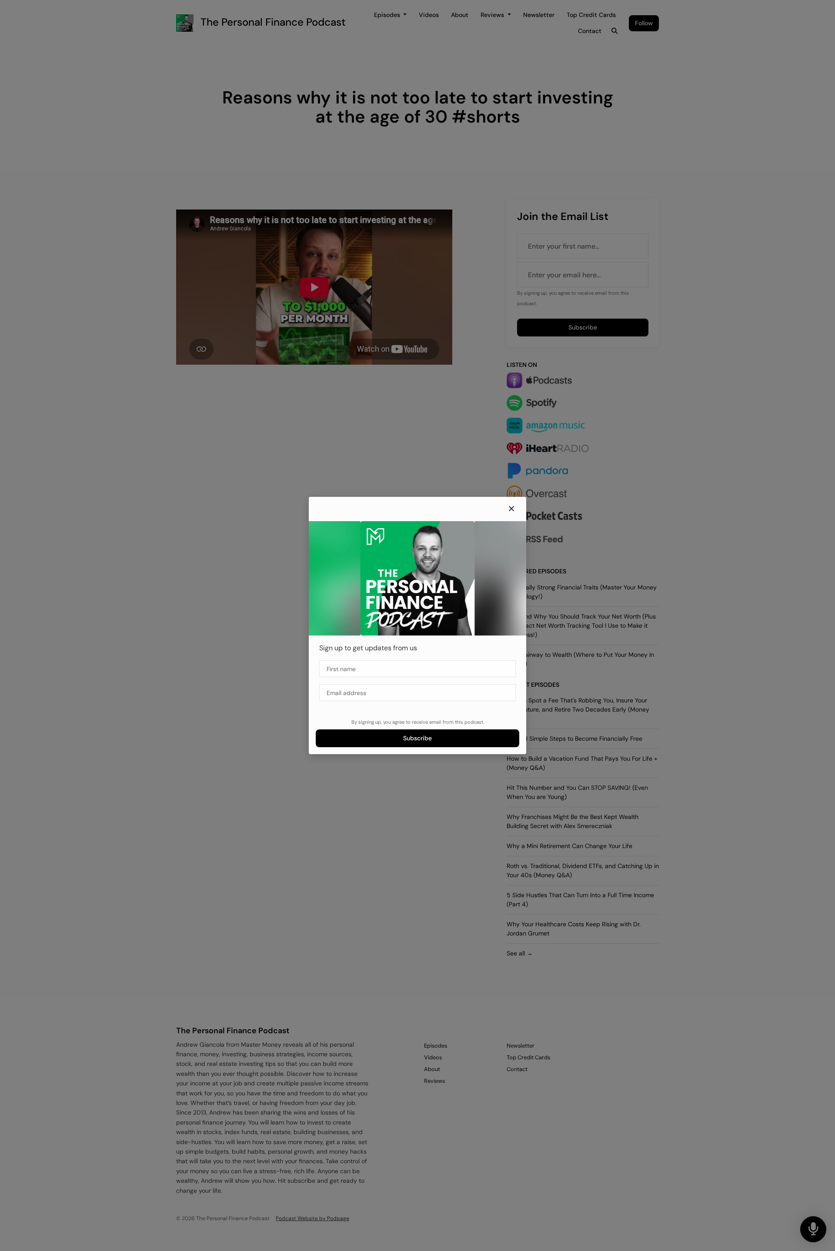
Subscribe (417, 738)
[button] (511, 509)
